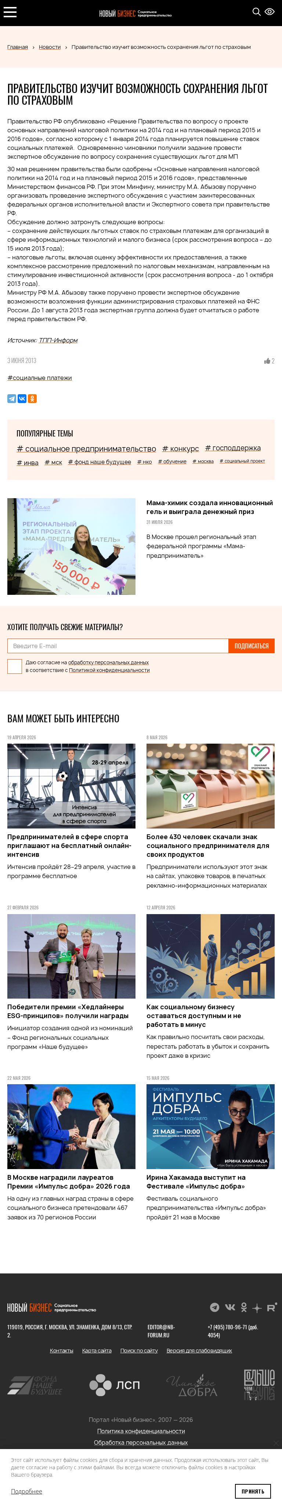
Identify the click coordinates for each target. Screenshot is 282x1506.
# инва (28, 463)
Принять (253, 1491)
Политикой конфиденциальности (109, 670)
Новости (50, 46)
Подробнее (26, 1491)
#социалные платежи (39, 378)
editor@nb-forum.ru (161, 1331)
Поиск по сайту (139, 1350)
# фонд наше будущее (99, 462)
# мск (53, 462)
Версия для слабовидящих (199, 1350)
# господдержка (233, 448)
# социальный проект (242, 461)
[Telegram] (11, 398)
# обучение (172, 461)
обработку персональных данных (108, 662)
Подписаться (252, 645)
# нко (144, 461)
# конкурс (180, 448)
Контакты (61, 1350)
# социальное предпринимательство (86, 449)
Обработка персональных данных (141, 1442)
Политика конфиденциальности (141, 1431)
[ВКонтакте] (22, 398)
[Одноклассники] (32, 398)
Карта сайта (97, 1350)
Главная (17, 46)
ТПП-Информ (58, 340)
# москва (203, 461)
